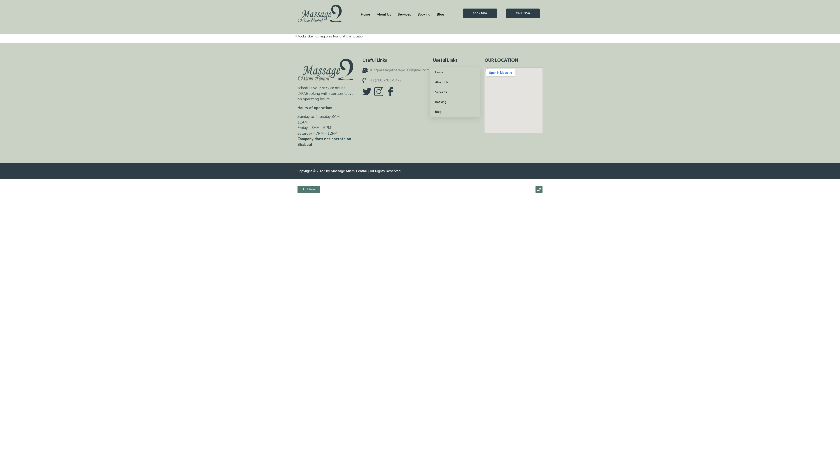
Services (441, 92)
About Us (441, 82)
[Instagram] (378, 91)
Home (439, 72)
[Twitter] (366, 91)
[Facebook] (390, 91)
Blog (438, 112)
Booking (440, 102)
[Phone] (539, 189)
